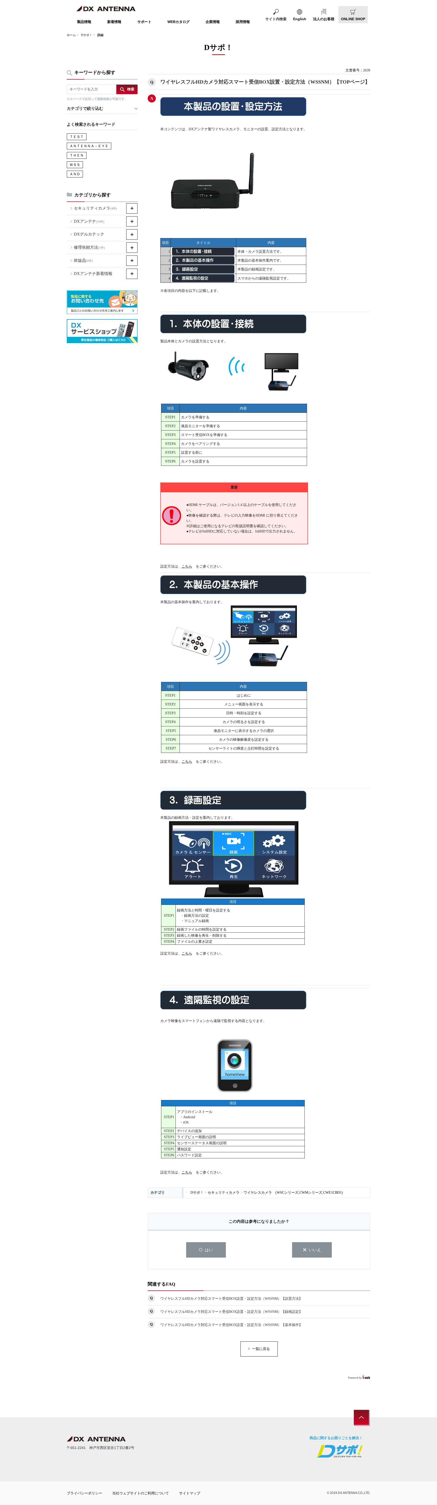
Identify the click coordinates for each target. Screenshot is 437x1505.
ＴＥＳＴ (77, 137)
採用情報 (243, 22)
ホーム (71, 35)
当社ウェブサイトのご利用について (140, 1493)
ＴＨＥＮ (77, 155)
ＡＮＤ (75, 174)
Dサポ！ (86, 35)
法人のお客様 (323, 19)
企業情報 (213, 22)
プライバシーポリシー (84, 1493)
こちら (187, 566)
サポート (144, 22)
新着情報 (114, 22)
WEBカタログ (178, 22)
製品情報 (84, 22)
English (299, 19)
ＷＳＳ (75, 165)
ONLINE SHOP (353, 19)
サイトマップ (189, 1493)
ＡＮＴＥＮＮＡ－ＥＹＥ (89, 146)
